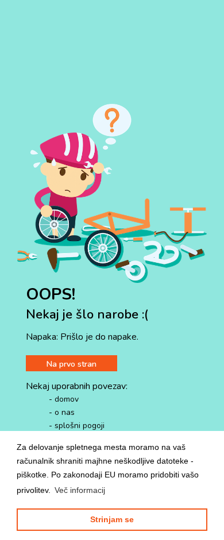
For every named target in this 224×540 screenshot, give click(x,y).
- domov (64, 399)
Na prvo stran (71, 364)
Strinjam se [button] (112, 519)
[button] (80, 490)
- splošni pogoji (77, 425)
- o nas (62, 412)
